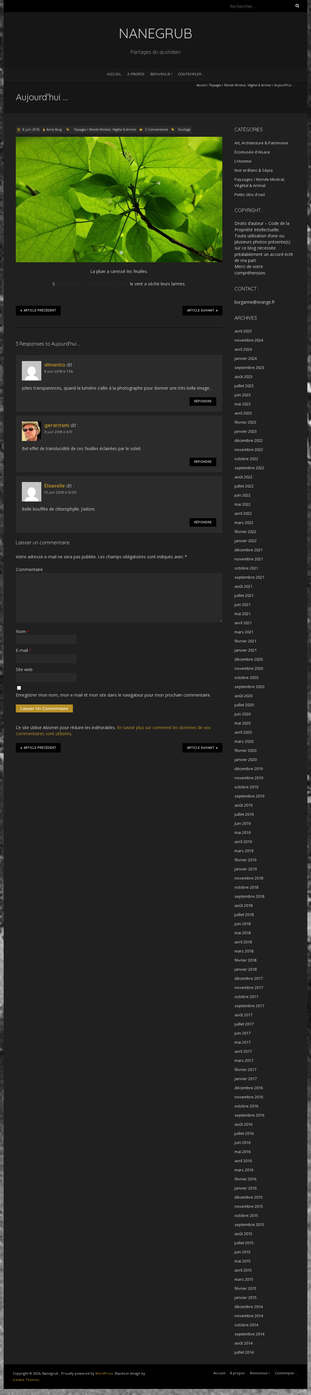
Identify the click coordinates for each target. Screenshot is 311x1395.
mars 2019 (243, 850)
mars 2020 (243, 741)
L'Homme (242, 161)
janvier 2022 (245, 540)
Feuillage (184, 129)
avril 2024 (243, 349)
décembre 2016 (248, 1087)
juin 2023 (242, 395)
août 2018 (243, 905)
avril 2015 (243, 1270)
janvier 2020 (245, 759)
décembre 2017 (248, 978)
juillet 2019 (244, 814)
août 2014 (243, 1343)
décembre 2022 (248, 440)
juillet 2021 (244, 595)
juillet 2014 (244, 1352)
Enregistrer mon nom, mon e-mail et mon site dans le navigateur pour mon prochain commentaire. (113, 695)
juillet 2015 (244, 1242)
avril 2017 (243, 1051)
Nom (22, 631)
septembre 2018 (249, 896)
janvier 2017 (245, 1078)
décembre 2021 (248, 550)
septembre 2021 (249, 577)
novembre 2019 (248, 777)
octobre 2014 (246, 1325)
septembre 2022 (249, 467)
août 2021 (243, 586)
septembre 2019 (249, 796)
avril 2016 (243, 1160)
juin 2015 (242, 1252)
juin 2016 (242, 1142)
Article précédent (40, 310)
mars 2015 (243, 1279)
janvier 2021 (245, 650)
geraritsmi (56, 425)
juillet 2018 (244, 914)
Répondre (203, 401)
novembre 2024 (248, 340)
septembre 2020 (249, 686)
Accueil (114, 74)
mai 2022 (242, 504)
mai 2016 (242, 1151)
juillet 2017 (244, 1024)
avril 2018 (243, 942)
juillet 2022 (244, 486)
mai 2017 (242, 1042)
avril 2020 (243, 732)
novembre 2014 (248, 1315)
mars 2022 (243, 522)
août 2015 (243, 1233)
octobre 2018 (246, 887)
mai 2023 (242, 404)
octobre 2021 (246, 568)
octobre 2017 (246, 996)
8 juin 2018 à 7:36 (58, 371)
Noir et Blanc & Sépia (253, 170)
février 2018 (245, 960)
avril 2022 (243, 513)
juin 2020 (242, 714)
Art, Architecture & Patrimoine (261, 143)
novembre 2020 (248, 668)
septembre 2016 (249, 1115)
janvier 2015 (245, 1297)
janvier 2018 (245, 969)
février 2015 (245, 1288)
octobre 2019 (246, 787)
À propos (135, 74)
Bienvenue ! (161, 74)
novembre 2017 (248, 987)
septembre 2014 (249, 1334)
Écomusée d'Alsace (252, 152)
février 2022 (245, 531)
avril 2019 (243, 841)
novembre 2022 (248, 449)
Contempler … (191, 74)
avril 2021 (243, 622)
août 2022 (243, 477)
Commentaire (29, 569)
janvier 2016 (245, 1188)
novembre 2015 (248, 1206)
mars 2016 (243, 1170)
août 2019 (243, 805)
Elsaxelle (54, 486)
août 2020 (243, 695)
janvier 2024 (245, 358)
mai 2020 (242, 723)
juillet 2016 (244, 1133)
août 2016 (243, 1124)
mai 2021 (242, 613)
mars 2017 (243, 1060)
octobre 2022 (246, 458)
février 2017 (245, 1069)
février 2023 (245, 422)
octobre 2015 (246, 1215)
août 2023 (243, 376)
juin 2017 (242, 1033)
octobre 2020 (246, 677)
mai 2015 (242, 1261)
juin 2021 (242, 604)
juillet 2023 (244, 385)
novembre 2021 (248, 559)
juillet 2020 (244, 705)
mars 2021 (243, 632)
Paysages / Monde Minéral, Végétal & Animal (240, 85)
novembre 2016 (248, 1097)
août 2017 (243, 1015)
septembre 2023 (249, 367)
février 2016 (245, 1179)
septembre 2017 (249, 1005)
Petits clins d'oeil (249, 194)
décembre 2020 (248, 659)
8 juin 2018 (30, 129)
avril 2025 (243, 331)
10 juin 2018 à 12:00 (60, 492)
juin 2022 (242, 495)
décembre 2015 (248, 1197)
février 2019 (245, 860)
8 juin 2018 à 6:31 (58, 431)
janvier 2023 (245, 431)
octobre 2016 (246, 1106)
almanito (54, 365)
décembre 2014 (248, 1306)
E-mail (23, 650)
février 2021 (245, 641)
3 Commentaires (156, 129)
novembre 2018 (248, 878)
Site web (24, 669)
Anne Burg (54, 129)
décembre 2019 (248, 768)
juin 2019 (242, 823)
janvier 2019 (245, 869)
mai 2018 (242, 932)
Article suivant (200, 310)
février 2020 (245, 750)
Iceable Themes (26, 1379)
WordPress (104, 1373)
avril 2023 (243, 413)
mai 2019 (242, 832)
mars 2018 (243, 951)
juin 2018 (242, 923)
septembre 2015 (249, 1224)
